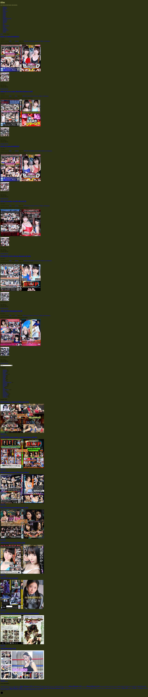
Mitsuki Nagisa (142, 686)
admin (10, 41)
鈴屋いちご (40, 689)
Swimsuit (4, 27)
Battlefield (5, 7)
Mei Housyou (37, 41)
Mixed (16, 315)
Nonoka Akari (45, 688)
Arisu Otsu (52, 686)
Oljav (2, 2)
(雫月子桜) (26, 205)
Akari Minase (16, 686)
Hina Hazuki (84, 686)
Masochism (5, 21)
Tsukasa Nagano (117, 688)
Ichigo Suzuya (109, 686)
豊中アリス (35, 689)
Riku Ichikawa (68, 688)
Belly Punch (5, 8)
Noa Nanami (35, 688)
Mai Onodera (128, 686)
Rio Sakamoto (80, 688)
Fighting (4, 15)
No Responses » (47, 41)
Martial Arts (5, 20)
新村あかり (143, 688)
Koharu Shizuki (31, 41)
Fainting (4, 14)
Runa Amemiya (86, 688)
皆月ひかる (44, 150)
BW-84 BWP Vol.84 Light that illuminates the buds (15, 256)
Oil (3, 23)
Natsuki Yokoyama (27, 688)
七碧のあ (130, 688)
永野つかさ (13, 689)
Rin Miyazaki (75, 688)
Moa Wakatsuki (4, 688)
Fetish (4, 378)
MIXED (4, 22)
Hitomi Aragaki (103, 686)
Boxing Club (5, 11)
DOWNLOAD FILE (4, 88)
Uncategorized (5, 394)
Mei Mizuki (135, 686)
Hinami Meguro (30, 315)
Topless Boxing (5, 393)
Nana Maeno (15, 688)
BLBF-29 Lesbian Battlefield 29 (9, 146)
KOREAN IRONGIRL (7, 18)
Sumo (4, 26)
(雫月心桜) (26, 41)
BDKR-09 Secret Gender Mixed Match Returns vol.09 (16, 91)
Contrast (4, 13)
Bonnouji (4, 9)
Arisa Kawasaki (45, 686)
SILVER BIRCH (6, 25)
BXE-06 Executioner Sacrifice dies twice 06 (13, 201)
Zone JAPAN (5, 397)
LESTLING (5, 19)
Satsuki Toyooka (101, 688)
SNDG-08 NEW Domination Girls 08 (11, 311)
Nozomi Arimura (56, 688)
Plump (4, 24)
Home (1, 34)
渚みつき (18, 689)
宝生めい (42, 41)
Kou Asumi (115, 686)
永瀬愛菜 (8, 689)
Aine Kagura (10, 686)
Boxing (4, 10)
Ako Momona (37, 686)
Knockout (4, 17)
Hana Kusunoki (65, 686)
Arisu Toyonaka (59, 686)
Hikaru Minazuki (32, 150)
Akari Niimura (26, 686)
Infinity (4, 16)
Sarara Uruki (94, 688)
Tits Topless (5, 28)
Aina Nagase (4, 686)
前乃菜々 (135, 688)
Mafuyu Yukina (121, 686)
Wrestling (4, 31)
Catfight (4, 12)
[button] (1, 692)
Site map (4, 32)
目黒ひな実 (42, 315)
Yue (125, 688)
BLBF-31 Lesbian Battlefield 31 (9, 36)
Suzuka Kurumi (109, 688)
